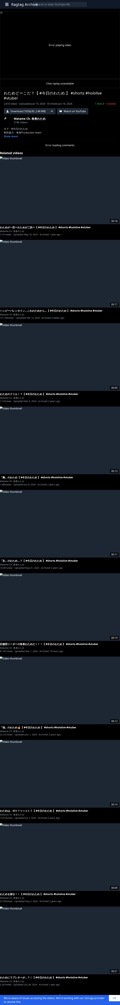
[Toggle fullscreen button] (112, 74)
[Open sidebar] (7, 4)
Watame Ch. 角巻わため (12, 231)
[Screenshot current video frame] (105, 74)
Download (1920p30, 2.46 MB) (28, 111)
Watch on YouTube (75, 111)
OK (114, 998)
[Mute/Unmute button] (15, 75)
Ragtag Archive (24, 4)
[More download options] (52, 111)
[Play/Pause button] (7, 75)
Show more (11, 136)
